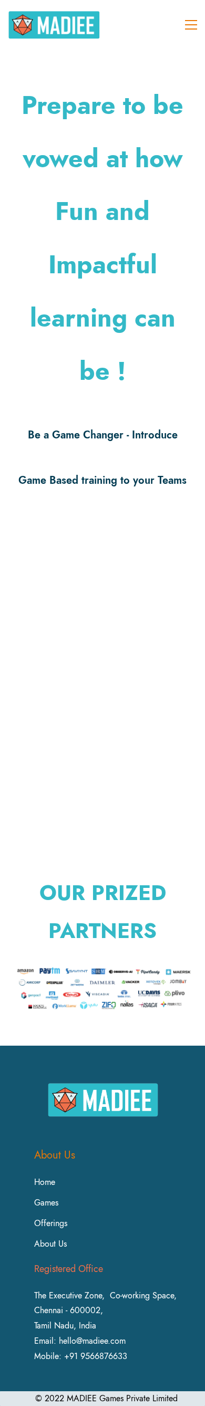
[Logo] (54, 25)
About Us (50, 1244)
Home (44, 1182)
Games (46, 1203)
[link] (102, 967)
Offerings (50, 1223)
